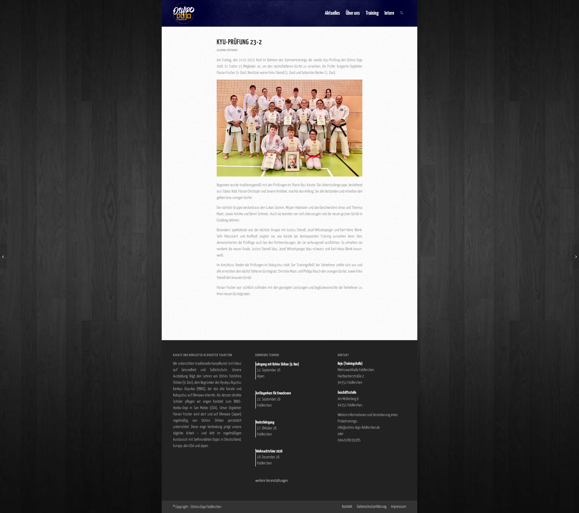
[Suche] (401, 13)
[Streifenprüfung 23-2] (3, 256)
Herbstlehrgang (265, 422)
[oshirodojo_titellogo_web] (183, 13)
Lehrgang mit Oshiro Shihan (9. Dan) (277, 364)
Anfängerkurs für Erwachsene (273, 393)
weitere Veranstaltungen (271, 481)
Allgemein (221, 50)
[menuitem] (332, 13)
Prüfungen (232, 50)
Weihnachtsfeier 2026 (269, 451)
